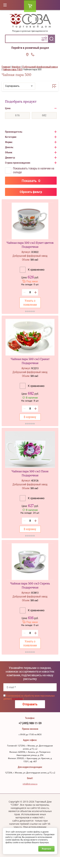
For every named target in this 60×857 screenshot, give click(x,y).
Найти (51, 39)
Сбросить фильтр (31, 192)
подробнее (17, 698)
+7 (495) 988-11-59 (30, 723)
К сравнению (35, 269)
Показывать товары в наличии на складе (33, 170)
